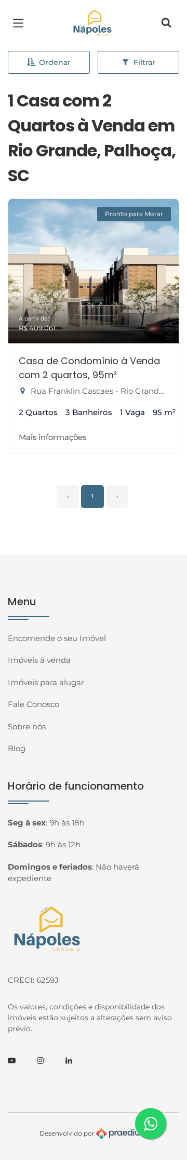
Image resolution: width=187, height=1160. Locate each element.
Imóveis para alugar (46, 682)
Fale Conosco (33, 704)
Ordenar (55, 62)
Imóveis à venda (39, 660)
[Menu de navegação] (21, 23)
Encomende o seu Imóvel (57, 638)
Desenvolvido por (67, 1133)
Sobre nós (27, 726)
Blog (16, 748)
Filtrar (144, 62)
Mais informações (52, 437)
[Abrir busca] (166, 23)
